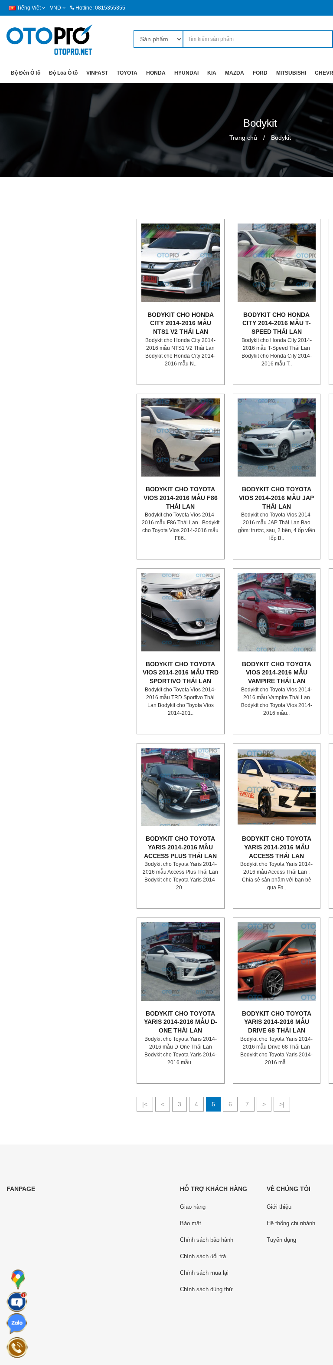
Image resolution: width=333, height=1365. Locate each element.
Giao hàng (193, 1207)
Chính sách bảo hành (206, 1240)
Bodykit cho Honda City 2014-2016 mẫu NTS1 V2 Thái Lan (180, 323)
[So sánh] (189, 311)
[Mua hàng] (172, 311)
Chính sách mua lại (204, 1273)
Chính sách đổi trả (203, 1256)
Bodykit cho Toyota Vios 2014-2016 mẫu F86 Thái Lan (181, 498)
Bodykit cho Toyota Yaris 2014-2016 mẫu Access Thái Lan (276, 847)
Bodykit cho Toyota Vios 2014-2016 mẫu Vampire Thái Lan (276, 672)
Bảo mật (190, 1223)
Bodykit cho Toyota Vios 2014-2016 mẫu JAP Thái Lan (276, 498)
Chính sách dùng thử (206, 1289)
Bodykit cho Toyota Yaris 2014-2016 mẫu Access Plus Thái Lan (180, 847)
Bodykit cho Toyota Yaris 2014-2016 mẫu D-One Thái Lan (180, 1022)
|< (144, 1104)
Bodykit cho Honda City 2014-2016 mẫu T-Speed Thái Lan (276, 323)
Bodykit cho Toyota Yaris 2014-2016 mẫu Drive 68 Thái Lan (276, 1022)
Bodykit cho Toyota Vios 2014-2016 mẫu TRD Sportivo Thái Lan (181, 672)
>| (281, 1104)
